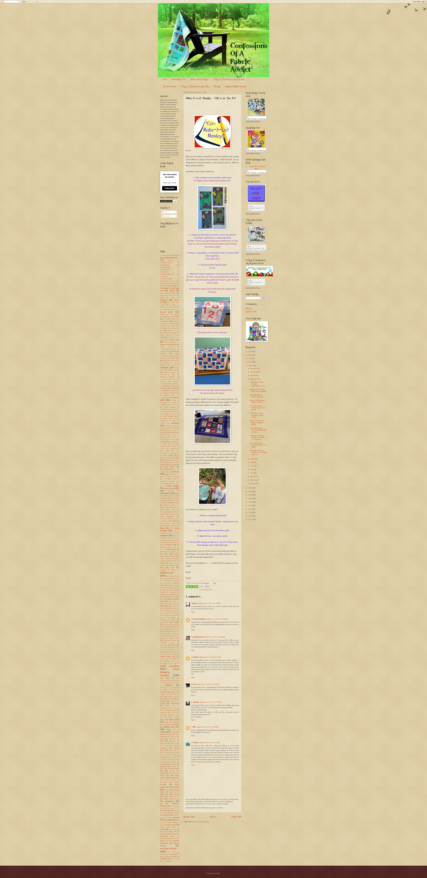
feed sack (164, 451)
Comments (166, 216)
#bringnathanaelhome (169, 258)
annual (175, 309)
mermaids (163, 588)
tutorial (176, 817)
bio (168, 337)
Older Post (236, 816)
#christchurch (171, 260)
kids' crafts (176, 556)
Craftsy (162, 409)
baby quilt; (176, 321)
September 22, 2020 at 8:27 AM (210, 657)
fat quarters (172, 446)
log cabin (170, 565)
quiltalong (169, 685)
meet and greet (169, 581)
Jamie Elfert (165, 542)
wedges (162, 834)
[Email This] (200, 586)
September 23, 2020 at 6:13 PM (209, 743)
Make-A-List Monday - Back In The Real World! (257, 423)
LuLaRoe (173, 570)
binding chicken (165, 335)
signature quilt (171, 755)
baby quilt (165, 321)
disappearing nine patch (168, 421)
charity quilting (173, 370)
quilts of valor (164, 699)
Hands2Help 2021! (179, 79)
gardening (176, 469)
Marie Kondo (170, 576)
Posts (165, 212)
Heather (174, 505)
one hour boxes (173, 610)
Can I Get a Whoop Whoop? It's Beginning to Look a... (258, 430)
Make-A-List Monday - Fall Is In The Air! (257, 401)
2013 (250, 509)
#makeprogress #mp (167, 272)
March (252, 476)
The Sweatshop (167, 801)
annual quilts (166, 312)
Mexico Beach (173, 588)
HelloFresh (174, 507)
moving (173, 597)
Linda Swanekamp (199, 619)
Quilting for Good (169, 690)
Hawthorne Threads (173, 500)
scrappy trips (171, 729)
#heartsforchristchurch (166, 263)
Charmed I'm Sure (167, 374)
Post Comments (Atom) (200, 822)
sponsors (163, 766)
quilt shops (165, 682)
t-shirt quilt (174, 787)
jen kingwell (167, 545)
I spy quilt (176, 531)
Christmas (163, 388)
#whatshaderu (164, 281)
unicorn (162, 825)
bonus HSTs (163, 351)
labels (168, 561)
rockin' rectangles (171, 710)
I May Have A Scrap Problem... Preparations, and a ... (258, 384)
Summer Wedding (170, 780)
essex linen (172, 435)
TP (176, 808)
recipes (162, 703)
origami (173, 620)
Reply (193, 612)
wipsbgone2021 (174, 854)
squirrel (173, 766)
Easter (162, 430)
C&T (172, 360)
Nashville (162, 604)
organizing (163, 620)
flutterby (174, 453)
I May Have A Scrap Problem (169, 528)
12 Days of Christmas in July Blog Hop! (229, 79)
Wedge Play (173, 831)
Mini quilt (174, 590)
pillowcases (163, 645)
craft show (175, 405)
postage (175, 654)
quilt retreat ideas (174, 680)
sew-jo (168, 746)
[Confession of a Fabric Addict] (256, 115)
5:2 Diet (173, 295)
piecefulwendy (198, 637)
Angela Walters (173, 307)
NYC (166, 608)
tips (161, 804)
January (253, 484)
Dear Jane (176, 411)
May (252, 469)
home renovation (167, 516)
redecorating (175, 703)
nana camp (172, 601)
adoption (163, 300)
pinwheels (165, 649)
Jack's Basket (175, 540)
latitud (175, 561)
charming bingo (164, 379)
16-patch (173, 293)
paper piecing (166, 626)
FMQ (171, 456)
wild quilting (172, 852)
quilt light (174, 663)
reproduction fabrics (166, 708)
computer (174, 400)
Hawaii (164, 500)
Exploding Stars (165, 437)
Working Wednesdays (170, 857)
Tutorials (216, 86)
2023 (250, 355)
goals (167, 474)
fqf (167, 462)
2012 (250, 513)
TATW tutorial (174, 794)
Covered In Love (164, 405)
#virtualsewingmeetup (166, 279)
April (252, 473)
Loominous (163, 570)
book (170, 351)
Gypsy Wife (168, 489)
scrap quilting (167, 724)
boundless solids (172, 356)
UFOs (177, 820)
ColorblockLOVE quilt (173, 393)
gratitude (167, 483)
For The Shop (174, 458)
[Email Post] (213, 583)
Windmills (163, 854)
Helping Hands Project (168, 509)
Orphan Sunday (167, 624)
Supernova (163, 782)
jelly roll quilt (175, 542)
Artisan (176, 317)
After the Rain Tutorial (173, 302)
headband (164, 503)
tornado (162, 808)
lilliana (171, 563)
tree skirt (176, 810)
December (253, 368)
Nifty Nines (164, 606)
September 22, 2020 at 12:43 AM (210, 603)
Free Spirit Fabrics (167, 467)
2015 (250, 502)
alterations (163, 307)
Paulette (195, 743)
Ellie (194, 727)
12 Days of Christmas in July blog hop (169, 288)
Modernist (176, 594)
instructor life (166, 538)
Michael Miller (164, 590)
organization (172, 617)
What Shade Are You (171, 838)
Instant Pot (176, 536)
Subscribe (169, 188)
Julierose (196, 702)
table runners (168, 790)
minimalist (173, 592)
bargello (162, 326)
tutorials (167, 820)
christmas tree (173, 390)
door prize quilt (168, 426)
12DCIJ (171, 290)
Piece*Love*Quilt (169, 86)
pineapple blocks (174, 647)
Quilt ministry (169, 665)
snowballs (174, 757)
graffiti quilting (171, 479)
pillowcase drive (166, 642)
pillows (173, 645)
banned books (173, 323)
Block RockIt (163, 340)
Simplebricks (163, 757)
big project (173, 333)
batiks (177, 326)
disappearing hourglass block (168, 418)
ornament (163, 622)
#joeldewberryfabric (165, 267)
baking (164, 323)
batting (164, 328)
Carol (168, 363)
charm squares (170, 372)
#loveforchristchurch (166, 269)
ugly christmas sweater (170, 822)
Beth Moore (163, 333)
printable (174, 658)
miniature (163, 592)
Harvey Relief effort (173, 498)
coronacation (163, 402)
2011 (250, 516)
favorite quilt (164, 449)
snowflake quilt (164, 759)
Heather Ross (164, 507)
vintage (162, 829)
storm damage (173, 773)
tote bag (170, 808)
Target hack (172, 792)
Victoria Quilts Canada (168, 827)
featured (173, 449)
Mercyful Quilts (172, 585)
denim (174, 414)
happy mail (170, 496)
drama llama (173, 428)
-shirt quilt (163, 255)
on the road (163, 610)
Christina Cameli (169, 386)
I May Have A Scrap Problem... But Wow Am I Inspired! (257, 438)
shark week (173, 750)
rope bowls (173, 712)
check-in (174, 379)
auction (170, 319)
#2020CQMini (172, 255)
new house (172, 604)
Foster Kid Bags (168, 460)
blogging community (167, 347)
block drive (174, 337)
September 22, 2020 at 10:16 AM (208, 684)
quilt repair (164, 678)
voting (175, 829)
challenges (164, 367)
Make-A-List (208, 590)
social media (175, 759)
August (253, 459)
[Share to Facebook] (206, 586)
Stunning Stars (174, 778)
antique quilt (164, 314)
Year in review (164, 861)
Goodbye (168, 477)
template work (173, 799)
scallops (170, 717)
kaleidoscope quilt (165, 552)
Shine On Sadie (164, 753)
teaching (162, 799)
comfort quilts (169, 395)
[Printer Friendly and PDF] (192, 587)
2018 (250, 492)
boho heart (174, 349)
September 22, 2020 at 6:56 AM (214, 637)
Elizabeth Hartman (171, 432)
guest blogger (173, 486)
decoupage (166, 414)
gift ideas (165, 472)
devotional (163, 416)
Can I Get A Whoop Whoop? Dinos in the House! (257, 408)
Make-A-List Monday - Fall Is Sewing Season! (258, 390)
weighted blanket (171, 834)
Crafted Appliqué (170, 407)
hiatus (171, 512)
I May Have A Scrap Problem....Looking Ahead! (256, 415)
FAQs (164, 444)
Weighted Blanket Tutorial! (235, 86)
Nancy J (195, 603)
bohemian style (164, 349)
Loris (194, 684)
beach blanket (173, 328)
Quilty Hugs (173, 699)
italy (168, 540)
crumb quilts (171, 409)
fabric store (169, 439)
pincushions (163, 647)
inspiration (164, 535)
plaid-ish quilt (174, 649)
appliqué (169, 317)
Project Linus (175, 661)
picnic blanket (173, 633)
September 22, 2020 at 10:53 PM (207, 727)
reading (175, 701)
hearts (165, 505)
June (252, 466)
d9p (178, 409)
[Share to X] (204, 586)
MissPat (195, 657)
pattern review (173, 629)
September (254, 379)
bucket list (166, 360)
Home (165, 79)
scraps (162, 732)
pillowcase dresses (170, 640)
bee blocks (163, 330)
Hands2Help (165, 493)
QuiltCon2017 (164, 687)
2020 (250, 366)
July (252, 462)
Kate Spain (164, 554)
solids (164, 762)
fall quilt (170, 442)
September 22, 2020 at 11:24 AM (211, 702)
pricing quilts (164, 658)
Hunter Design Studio (168, 523)
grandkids (163, 481)
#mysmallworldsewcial (167, 274)
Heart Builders (174, 503)
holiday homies (173, 514)
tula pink (168, 818)
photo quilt (163, 633)
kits (163, 558)
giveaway (175, 472)
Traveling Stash (165, 811)
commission (163, 398)
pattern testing (164, 631)
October (253, 375)
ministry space (164, 594)
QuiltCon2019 (175, 687)
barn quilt (170, 326)
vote (170, 829)
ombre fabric (173, 608)
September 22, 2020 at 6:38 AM (217, 619)
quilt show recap (174, 682)
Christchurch (175, 384)
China (167, 384)
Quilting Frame (165, 692)
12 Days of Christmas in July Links (194, 86)
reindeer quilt (170, 706)
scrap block (174, 719)
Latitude (162, 563)
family (177, 442)
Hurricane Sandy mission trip (168, 526)
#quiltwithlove (164, 276)
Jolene (172, 547)
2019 (250, 488)
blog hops (175, 339)
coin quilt (162, 393)
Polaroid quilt (175, 652)
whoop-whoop (168, 848)
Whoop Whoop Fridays (199, 79)
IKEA (163, 533)
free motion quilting (169, 465)
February (253, 480)
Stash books (163, 769)
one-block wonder (165, 613)
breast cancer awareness (167, 358)
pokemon (165, 652)
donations (175, 423)
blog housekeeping (170, 342)
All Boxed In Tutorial (169, 305)
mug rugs (163, 599)
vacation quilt (171, 825)
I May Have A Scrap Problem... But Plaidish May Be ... (258, 452)
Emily (161, 435)
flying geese (163, 455)
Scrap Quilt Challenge (172, 722)
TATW (162, 794)
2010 (250, 520)
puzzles (165, 663)
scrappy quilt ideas (171, 727)
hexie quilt (163, 512)
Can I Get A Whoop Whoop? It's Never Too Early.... (258, 445)
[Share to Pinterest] (208, 586)
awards (177, 319)
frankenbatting (175, 462)
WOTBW (163, 859)
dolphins (162, 423)
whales (162, 838)
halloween (171, 491)
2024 (250, 351)
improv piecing (172, 533)
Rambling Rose (164, 701)
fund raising (164, 469)
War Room (163, 831)
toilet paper (174, 806)
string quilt (164, 776)
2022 (250, 358)
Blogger (217, 873)
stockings (172, 771)
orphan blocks (174, 622)
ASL (164, 319)
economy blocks (172, 430)
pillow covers (174, 638)
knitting (169, 558)
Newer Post (189, 816)
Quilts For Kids (172, 696)
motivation (165, 597)
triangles (164, 813)
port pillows (165, 654)
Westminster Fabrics (167, 836)
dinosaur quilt (172, 416)
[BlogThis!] (202, 586)
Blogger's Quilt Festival (168, 345)
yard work (174, 859)
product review (164, 661)
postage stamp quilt (167, 656)
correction (174, 402)
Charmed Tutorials (167, 377)
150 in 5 (163, 293)
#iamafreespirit (164, 265)
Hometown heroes (165, 519)
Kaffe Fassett (171, 549)
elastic (161, 432)
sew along (171, 737)
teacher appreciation (170, 796)
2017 (167, 295)
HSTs (174, 521)
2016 (161, 295)
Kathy (250, 308)
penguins (174, 631)
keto (169, 556)
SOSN (175, 764)
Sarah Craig (252, 312)
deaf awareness (166, 411)
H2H (177, 488)
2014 (250, 506)
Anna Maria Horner (165, 309)
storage (162, 773)
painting (176, 624)
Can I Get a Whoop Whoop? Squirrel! (256, 396)
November (254, 372)
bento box (174, 330)
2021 (250, 362)
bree (177, 358)
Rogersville (163, 712)
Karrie (175, 552)
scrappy (176, 724)
